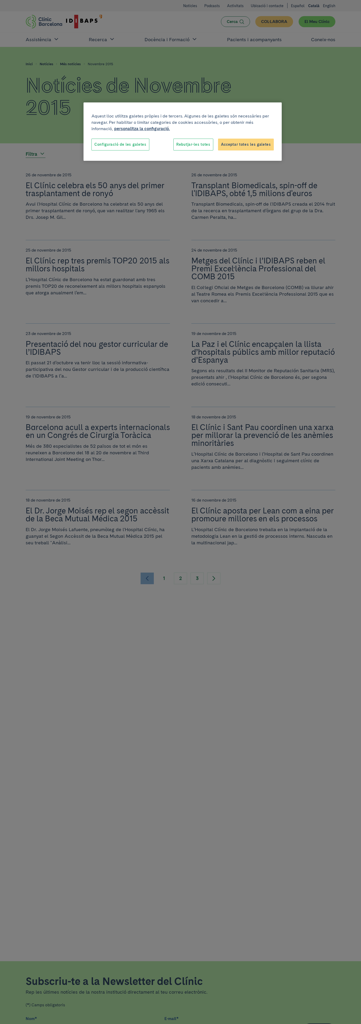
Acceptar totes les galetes (246, 144)
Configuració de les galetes (120, 144)
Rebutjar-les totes (193, 144)
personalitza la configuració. (142, 128)
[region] (183, 131)
